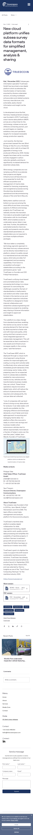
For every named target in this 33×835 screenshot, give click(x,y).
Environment (19, 610)
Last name (21, 764)
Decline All (16, 828)
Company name (7, 771)
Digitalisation (18, 607)
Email (20, 771)
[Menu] (23, 4)
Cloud (26, 607)
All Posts (4, 15)
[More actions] (28, 24)
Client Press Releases (9, 618)
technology (8, 607)
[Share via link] (17, 626)
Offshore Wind (9, 614)
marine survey (9, 610)
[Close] (30, 816)
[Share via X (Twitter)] (8, 626)
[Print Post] (21, 626)
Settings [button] (16, 832)
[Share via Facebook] (4, 626)
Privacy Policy (14, 820)
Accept (16, 824)
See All (28, 635)
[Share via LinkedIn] (13, 626)
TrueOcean (6, 620)
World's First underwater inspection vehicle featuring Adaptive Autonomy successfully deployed (16, 660)
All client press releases (10, 719)
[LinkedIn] (4, 741)
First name (6, 764)
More (13, 15)
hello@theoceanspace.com (11, 732)
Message (5, 778)
